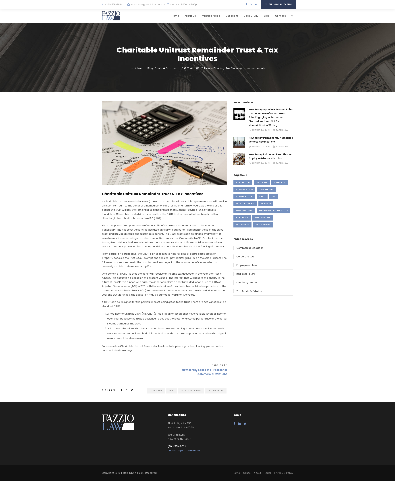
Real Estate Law (245, 274)
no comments (256, 68)
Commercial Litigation (250, 248)
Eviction (266, 203)
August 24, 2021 (261, 130)
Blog (267, 15)
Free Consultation (281, 4)
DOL (274, 196)
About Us (190, 15)
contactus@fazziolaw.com (146, 4)
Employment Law (246, 265)
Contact (280, 15)
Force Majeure (244, 210)
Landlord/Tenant (246, 282)
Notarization (262, 217)
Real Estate (242, 224)
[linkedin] (251, 4)
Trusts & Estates (165, 68)
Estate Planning (214, 68)
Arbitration (243, 182)
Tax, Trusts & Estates (249, 291)
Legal (267, 473)
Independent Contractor (273, 210)
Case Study (251, 15)
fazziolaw (136, 68)
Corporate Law (245, 256)
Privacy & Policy (283, 473)
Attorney (261, 182)
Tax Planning (234, 68)
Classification (244, 189)
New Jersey (242, 217)
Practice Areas (211, 15)
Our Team (232, 15)
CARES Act (188, 68)
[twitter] (256, 4)
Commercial (266, 189)
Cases (247, 473)
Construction (244, 196)
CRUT (199, 68)
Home (175, 15)
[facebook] (246, 4)
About (257, 473)
